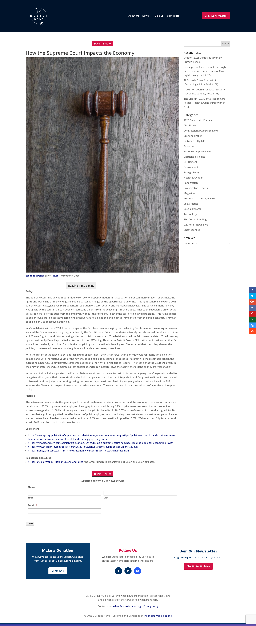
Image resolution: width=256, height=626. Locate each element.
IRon (56, 275)
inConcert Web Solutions (158, 615)
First (30, 497)
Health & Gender (193, 177)
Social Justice (191, 203)
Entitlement (190, 162)
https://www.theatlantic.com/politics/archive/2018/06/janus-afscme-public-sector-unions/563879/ (83, 446)
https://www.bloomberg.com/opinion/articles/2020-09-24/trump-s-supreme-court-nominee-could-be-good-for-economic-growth (100, 443)
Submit (30, 523)
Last (106, 497)
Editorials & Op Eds (194, 141)
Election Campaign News (198, 151)
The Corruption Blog (195, 219)
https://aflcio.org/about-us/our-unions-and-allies (55, 461)
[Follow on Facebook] (118, 570)
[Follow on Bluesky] (137, 570)
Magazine (189, 193)
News (145, 15)
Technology (190, 214)
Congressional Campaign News (201, 130)
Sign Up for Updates (198, 566)
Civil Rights (190, 125)
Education (189, 146)
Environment (191, 167)
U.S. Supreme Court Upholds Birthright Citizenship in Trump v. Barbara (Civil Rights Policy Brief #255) (205, 71)
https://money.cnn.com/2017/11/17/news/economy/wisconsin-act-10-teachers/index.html (78, 450)
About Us (133, 15)
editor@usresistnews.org (127, 606)
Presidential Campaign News (200, 198)
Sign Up (159, 15)
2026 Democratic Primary (198, 120)
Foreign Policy (191, 172)
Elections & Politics (194, 156)
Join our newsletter (216, 15)
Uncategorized (192, 229)
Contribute (173, 15)
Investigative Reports (196, 188)
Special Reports (192, 209)
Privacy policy (150, 606)
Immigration (191, 182)
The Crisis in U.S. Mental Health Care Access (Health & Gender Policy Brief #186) (204, 102)
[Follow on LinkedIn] (128, 570)
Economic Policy (35, 275)
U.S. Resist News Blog (196, 224)
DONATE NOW (102, 43)
